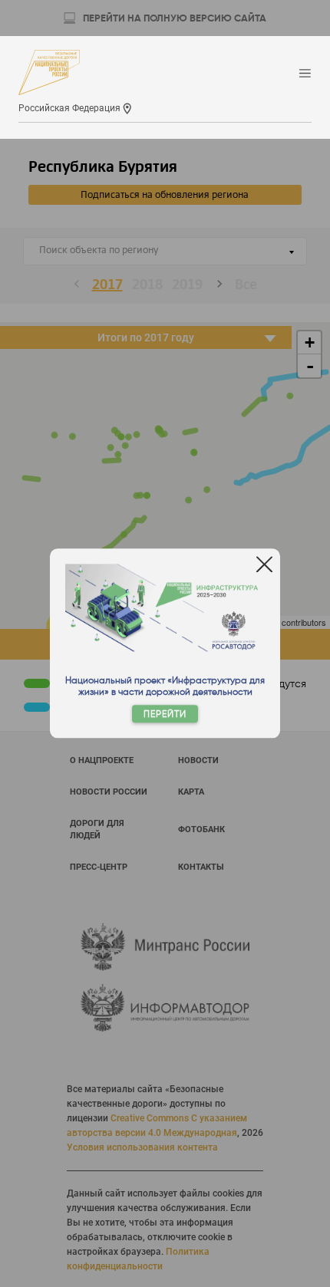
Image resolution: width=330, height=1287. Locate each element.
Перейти (165, 714)
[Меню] (305, 74)
